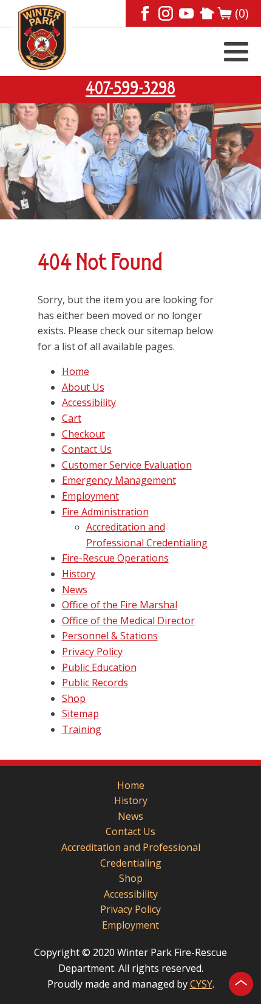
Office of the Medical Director (128, 620)
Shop (74, 698)
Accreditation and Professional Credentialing (130, 855)
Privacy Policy (92, 651)
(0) (241, 13)
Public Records (95, 682)
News (74, 589)
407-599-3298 (130, 89)
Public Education (99, 667)
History (78, 573)
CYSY (201, 984)
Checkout (83, 434)
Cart (71, 418)
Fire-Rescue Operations (115, 558)
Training (81, 729)
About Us (83, 387)
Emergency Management (119, 480)
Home (75, 371)
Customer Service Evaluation (127, 465)
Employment (90, 496)
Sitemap (80, 713)
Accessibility (89, 402)
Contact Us (87, 449)
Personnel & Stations (110, 635)
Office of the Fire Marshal (119, 604)
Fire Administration (105, 511)
